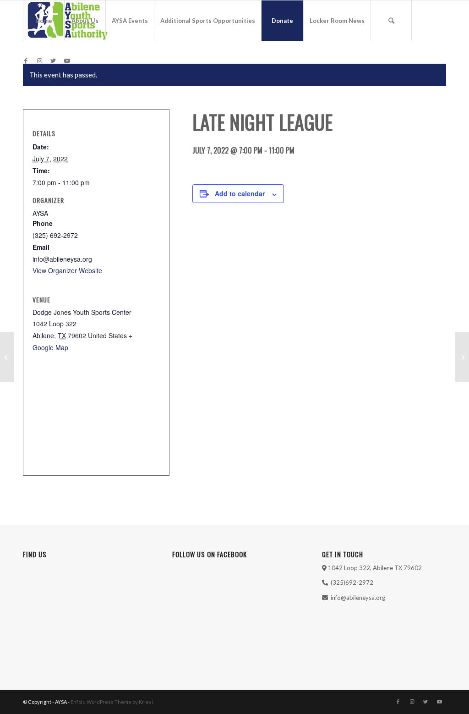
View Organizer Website (67, 270)
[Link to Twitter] (53, 60)
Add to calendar (240, 193)
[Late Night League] (7, 357)
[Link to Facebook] (26, 60)
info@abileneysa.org (358, 597)
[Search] (391, 20)
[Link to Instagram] (39, 60)
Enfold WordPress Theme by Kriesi (112, 702)
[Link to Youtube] (67, 60)
